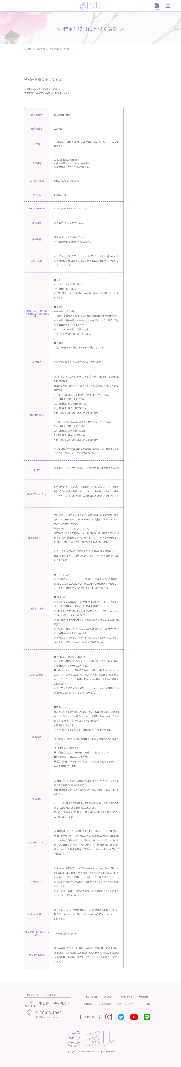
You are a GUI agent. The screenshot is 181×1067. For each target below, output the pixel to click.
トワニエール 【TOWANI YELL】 (36, 48)
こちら (57, 933)
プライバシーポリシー (126, 1004)
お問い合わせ (126, 996)
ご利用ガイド (109, 996)
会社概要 (146, 1004)
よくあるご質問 (104, 1004)
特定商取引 (144, 996)
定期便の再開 (91, 996)
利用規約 (88, 1004)
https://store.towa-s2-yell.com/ (70, 208)
